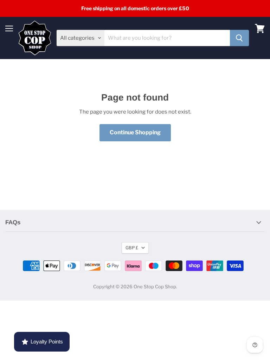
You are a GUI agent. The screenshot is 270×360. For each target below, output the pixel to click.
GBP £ (132, 247)
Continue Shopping (135, 132)
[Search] (239, 38)
